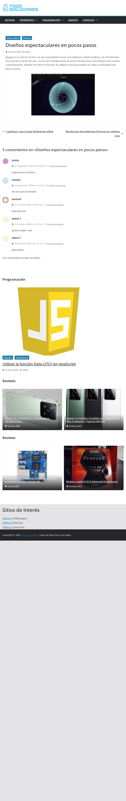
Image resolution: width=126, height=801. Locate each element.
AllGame (7, 518)
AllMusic (7, 527)
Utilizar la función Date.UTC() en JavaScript (39, 363)
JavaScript (8, 358)
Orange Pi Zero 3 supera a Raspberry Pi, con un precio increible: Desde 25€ (30, 480)
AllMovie (7, 522)
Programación (51, 20)
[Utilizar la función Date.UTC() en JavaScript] (48, 289)
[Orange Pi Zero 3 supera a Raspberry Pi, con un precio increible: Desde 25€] (32, 466)
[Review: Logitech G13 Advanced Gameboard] (94, 468)
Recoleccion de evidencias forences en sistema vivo (92, 134)
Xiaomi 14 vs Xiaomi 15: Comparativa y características (27, 420)
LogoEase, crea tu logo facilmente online (29, 131)
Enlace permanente (58, 166)
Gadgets (73, 20)
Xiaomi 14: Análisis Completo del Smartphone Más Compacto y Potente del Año (92, 420)
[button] (35, 20)
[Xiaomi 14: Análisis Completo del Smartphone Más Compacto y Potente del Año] (94, 409)
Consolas (88, 20)
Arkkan (27, 51)
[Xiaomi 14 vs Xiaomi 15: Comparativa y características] (32, 409)
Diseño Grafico (13, 38)
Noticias (10, 20)
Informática (27, 20)
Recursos (27, 38)
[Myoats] (63, 75)
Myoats (9, 57)
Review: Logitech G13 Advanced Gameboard (92, 481)
